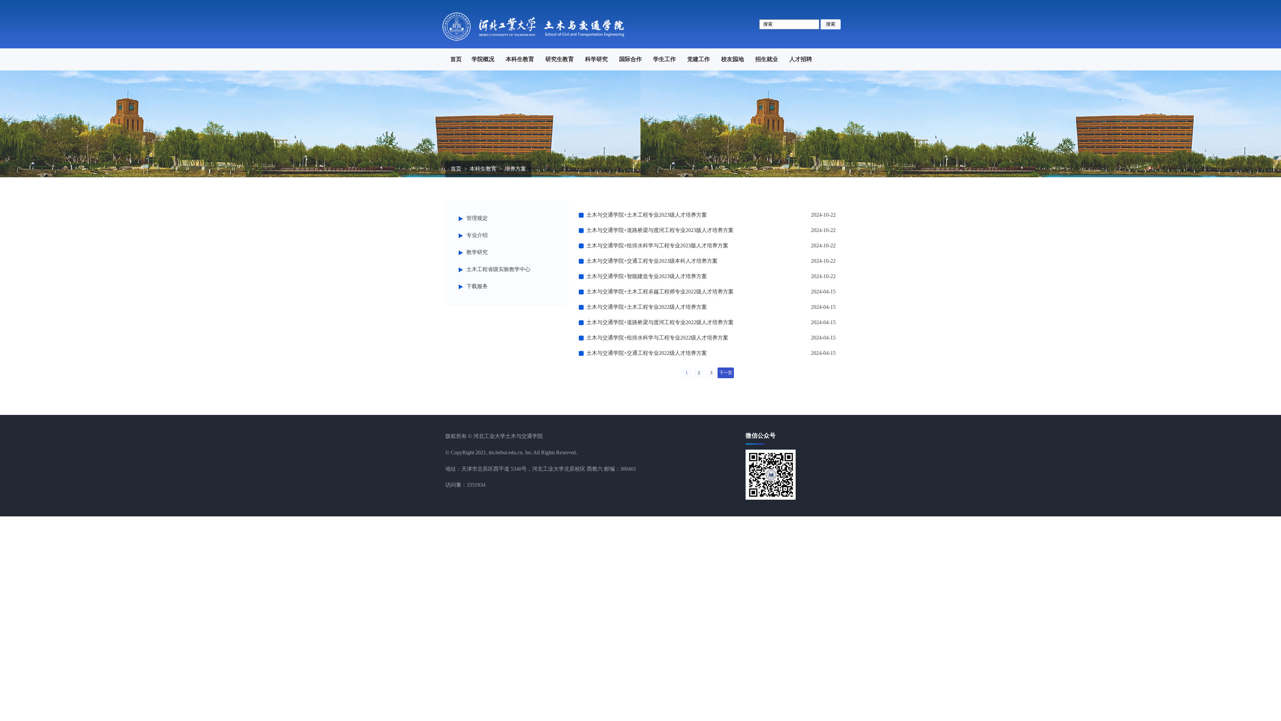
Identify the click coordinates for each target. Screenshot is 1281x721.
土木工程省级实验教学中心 (498, 269)
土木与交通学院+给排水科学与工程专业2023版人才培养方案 (657, 245)
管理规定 (477, 218)
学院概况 (483, 59)
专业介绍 (477, 235)
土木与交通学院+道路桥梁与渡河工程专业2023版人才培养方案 (660, 230)
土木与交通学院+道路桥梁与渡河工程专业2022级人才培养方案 (660, 322)
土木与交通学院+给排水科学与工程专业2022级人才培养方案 (657, 337)
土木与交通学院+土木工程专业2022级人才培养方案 (646, 307)
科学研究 (596, 59)
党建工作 (698, 59)
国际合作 (630, 59)
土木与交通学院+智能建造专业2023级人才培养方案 (646, 276)
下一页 (725, 372)
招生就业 (766, 59)
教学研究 (477, 252)
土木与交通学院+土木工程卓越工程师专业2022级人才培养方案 (660, 291)
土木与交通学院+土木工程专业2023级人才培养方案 (646, 215)
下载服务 (477, 286)
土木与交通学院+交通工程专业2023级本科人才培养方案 (652, 261)
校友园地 (732, 59)
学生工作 (664, 59)
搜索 (830, 24)
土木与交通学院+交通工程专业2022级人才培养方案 (646, 353)
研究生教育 (559, 59)
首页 (456, 59)
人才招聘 (800, 59)
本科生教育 (520, 59)
